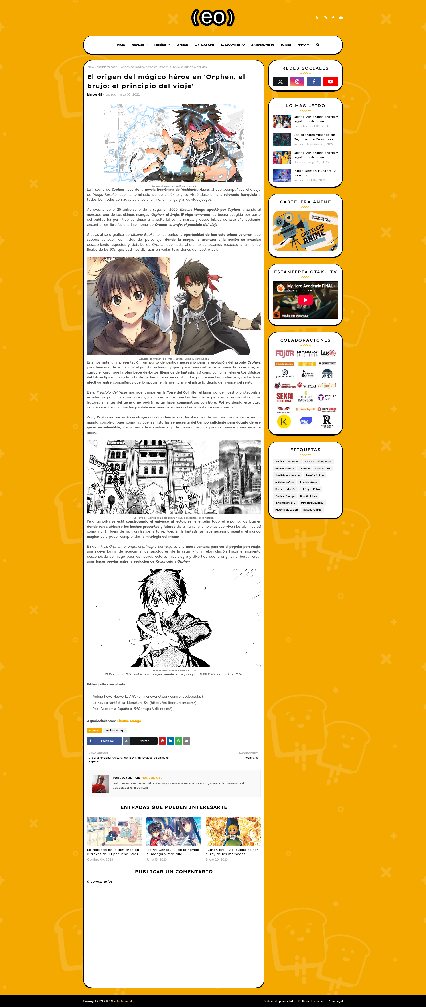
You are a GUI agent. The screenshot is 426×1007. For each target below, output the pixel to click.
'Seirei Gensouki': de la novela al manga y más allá (172, 852)
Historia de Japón (286, 510)
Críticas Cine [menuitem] (204, 45)
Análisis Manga (106, 67)
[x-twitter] (317, 18)
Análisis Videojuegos (318, 462)
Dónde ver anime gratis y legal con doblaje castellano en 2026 (316, 119)
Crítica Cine (322, 468)
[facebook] (332, 18)
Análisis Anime (309, 482)
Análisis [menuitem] (138, 45)
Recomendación (285, 489)
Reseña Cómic (312, 510)
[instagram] (325, 18)
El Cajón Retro (311, 489)
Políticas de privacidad (278, 1001)
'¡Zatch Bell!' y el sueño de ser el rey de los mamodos (232, 852)
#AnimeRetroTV (285, 503)
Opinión (305, 468)
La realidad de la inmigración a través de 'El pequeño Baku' (113, 852)
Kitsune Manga (129, 721)
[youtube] (340, 18)
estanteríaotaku (124, 1001)
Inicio (90, 67)
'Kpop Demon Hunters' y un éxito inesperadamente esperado (315, 173)
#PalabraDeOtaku (312, 503)
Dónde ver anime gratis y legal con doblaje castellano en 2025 (316, 155)
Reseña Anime (315, 475)
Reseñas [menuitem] (160, 45)
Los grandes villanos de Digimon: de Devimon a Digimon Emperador (314, 137)
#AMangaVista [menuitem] (262, 45)
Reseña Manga (284, 468)
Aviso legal (336, 1001)
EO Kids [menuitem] (286, 45)
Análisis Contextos (287, 462)
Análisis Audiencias (287, 475)
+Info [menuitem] (302, 45)
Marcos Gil (94, 94)
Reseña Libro (308, 496)
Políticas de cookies (311, 1001)
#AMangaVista (284, 482)
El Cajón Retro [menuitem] (233, 45)
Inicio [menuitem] (121, 45)
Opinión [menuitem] (182, 45)
